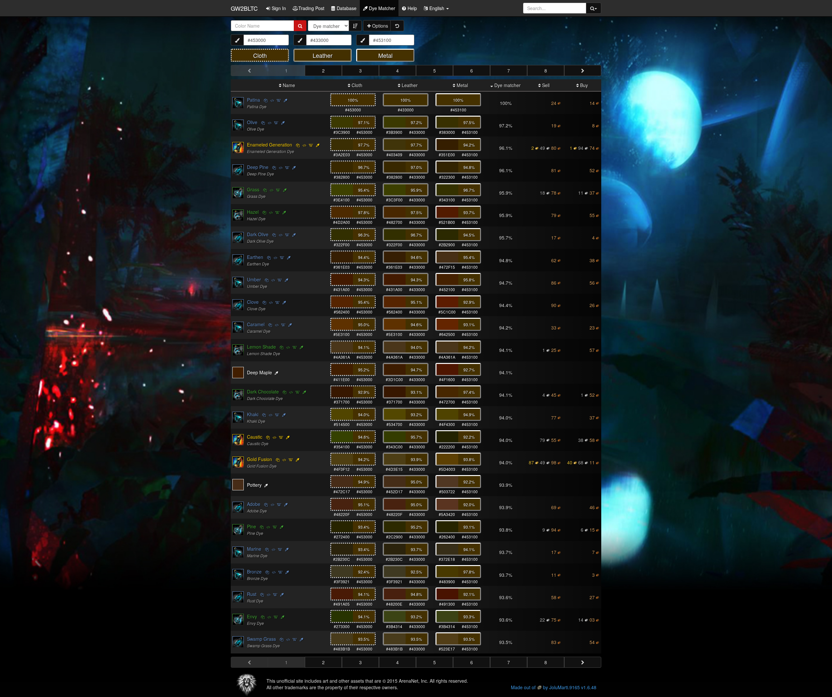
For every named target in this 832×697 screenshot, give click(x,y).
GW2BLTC (244, 8)
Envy (252, 616)
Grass (253, 189)
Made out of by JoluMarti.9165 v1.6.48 (553, 687)
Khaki (252, 414)
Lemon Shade (261, 346)
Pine (251, 526)
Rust (251, 594)
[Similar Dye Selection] (285, 100)
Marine (254, 549)
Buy (583, 85)
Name (288, 85)
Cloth (356, 85)
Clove (253, 302)
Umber (254, 279)
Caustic (254, 436)
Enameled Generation (269, 144)
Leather (409, 85)
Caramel (256, 324)
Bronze (254, 571)
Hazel (253, 212)
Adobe (253, 504)
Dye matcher (507, 85)
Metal (461, 85)
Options (379, 25)
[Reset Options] (397, 25)
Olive (252, 122)
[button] (436, 8)
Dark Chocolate (263, 391)
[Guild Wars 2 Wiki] (279, 100)
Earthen (255, 257)
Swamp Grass (261, 639)
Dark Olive (257, 234)
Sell (545, 85)
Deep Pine (257, 167)
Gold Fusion (259, 459)
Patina (253, 100)
